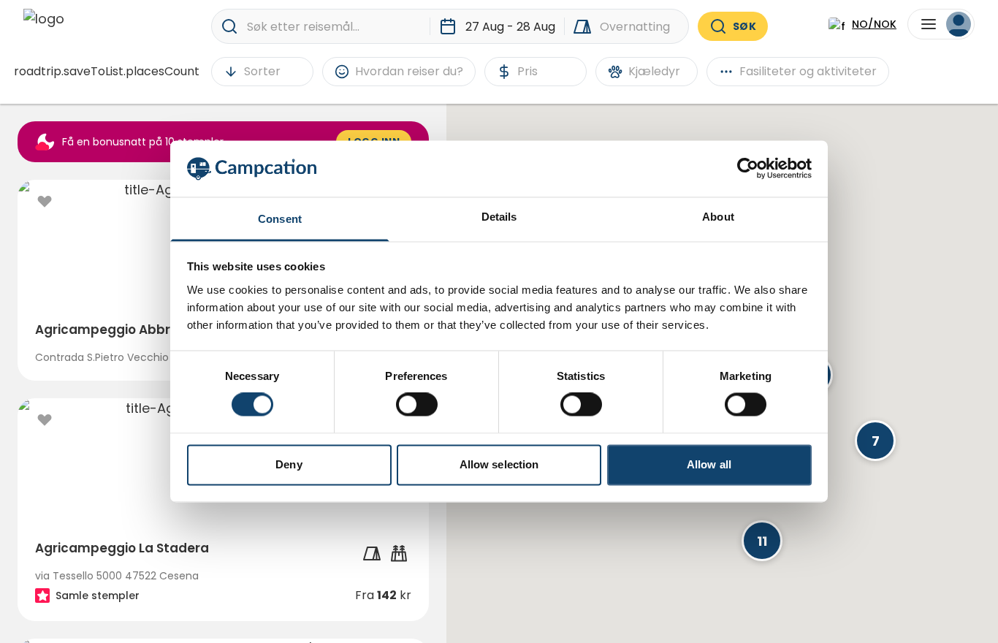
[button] (875, 440)
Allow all (709, 464)
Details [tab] (499, 216)
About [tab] (718, 216)
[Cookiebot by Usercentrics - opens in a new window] (748, 169)
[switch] (417, 404)
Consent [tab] (280, 219)
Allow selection (499, 464)
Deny (288, 464)
